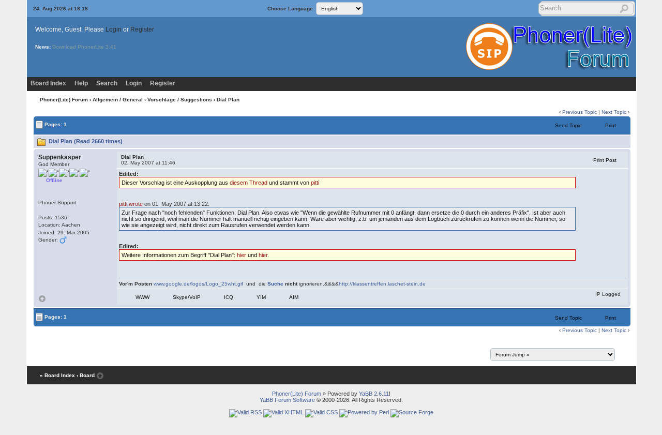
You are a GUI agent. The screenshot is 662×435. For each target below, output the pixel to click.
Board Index (48, 83)
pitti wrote (131, 204)
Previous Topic (579, 112)
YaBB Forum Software (287, 400)
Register (142, 29)
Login (114, 29)
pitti (315, 182)
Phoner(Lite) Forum (64, 99)
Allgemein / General (118, 99)
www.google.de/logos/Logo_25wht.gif (198, 284)
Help (81, 83)
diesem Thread (248, 182)
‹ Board (86, 375)
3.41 (111, 47)
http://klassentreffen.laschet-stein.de (382, 284)
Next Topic (613, 112)
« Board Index (57, 375)
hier (241, 255)
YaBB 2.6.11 (374, 394)
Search (106, 83)
